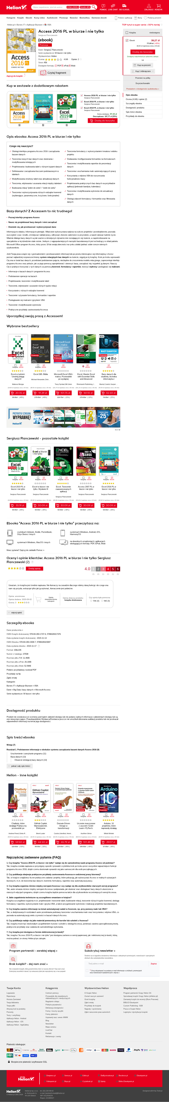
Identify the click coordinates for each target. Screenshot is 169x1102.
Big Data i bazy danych (23, 690)
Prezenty (10, 1012)
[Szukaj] (94, 7)
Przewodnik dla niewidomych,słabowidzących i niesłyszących (58, 997)
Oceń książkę (89, 999)
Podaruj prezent (154, 18)
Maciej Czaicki (104, 384)
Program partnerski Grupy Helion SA (137, 993)
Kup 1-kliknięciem (143, 71)
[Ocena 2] (49, 59)
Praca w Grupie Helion (131, 1009)
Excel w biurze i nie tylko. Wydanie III (40, 488)
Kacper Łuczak (116, 384)
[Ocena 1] (46, 59)
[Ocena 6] (61, 59)
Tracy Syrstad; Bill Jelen (63, 384)
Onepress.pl (51, 1076)
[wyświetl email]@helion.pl (54, 1093)
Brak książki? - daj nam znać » (28, 964)
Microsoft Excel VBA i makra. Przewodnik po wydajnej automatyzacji (63, 377)
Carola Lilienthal (60, 833)
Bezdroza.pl (123, 1076)
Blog (47, 1021)
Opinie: (75, 59)
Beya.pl (67, 1081)
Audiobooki (52, 18)
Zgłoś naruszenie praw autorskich (97, 1012)
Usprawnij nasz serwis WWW (57, 1017)
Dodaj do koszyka (142, 51)
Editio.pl (86, 1076)
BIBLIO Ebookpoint (130, 1003)
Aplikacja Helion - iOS (15, 1022)
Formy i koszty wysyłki (54, 1011)
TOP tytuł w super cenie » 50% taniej (141, 24)
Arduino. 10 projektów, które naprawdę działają (109, 825)
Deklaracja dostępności (54, 1008)
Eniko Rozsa (24, 833)
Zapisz (154, 964)
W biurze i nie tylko (63, 53)
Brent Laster (40, 833)
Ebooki (29, 18)
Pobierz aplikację (125, 18)
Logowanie (11, 993)
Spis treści (134, 112)
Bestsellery (85, 18)
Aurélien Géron (86, 833)
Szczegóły (134, 103)
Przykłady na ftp (14, 674)
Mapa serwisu (51, 1027)
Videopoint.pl (51, 1081)
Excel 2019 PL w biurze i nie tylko (99, 108)
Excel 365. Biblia (41, 374)
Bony (140, 18)
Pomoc (39, 550)
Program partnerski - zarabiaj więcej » (33, 950)
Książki (20, 18)
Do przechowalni (143, 83)
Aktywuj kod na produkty (16, 1009)
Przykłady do (135, 116)
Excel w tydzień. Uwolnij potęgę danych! (18, 376)
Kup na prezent (144, 65)
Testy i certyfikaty (13, 1015)
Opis (131, 95)
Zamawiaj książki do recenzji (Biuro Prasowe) (140, 999)
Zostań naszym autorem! (94, 996)
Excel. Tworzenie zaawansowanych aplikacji (63, 489)
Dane (9, 690)
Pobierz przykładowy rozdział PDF (21, 670)
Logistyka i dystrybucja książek (135, 1012)
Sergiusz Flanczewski (53, 50)
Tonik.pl (159, 1091)
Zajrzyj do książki (15, 76)
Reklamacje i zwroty (53, 1036)
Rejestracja (11, 996)
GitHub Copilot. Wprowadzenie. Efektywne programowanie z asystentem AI (40, 828)
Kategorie (11, 18)
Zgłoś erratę (12, 678)
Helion (54, 56)
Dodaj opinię (35, 568)
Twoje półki (11, 1006)
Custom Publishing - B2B (133, 1006)
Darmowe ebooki (99, 18)
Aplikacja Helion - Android (16, 1018)
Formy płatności (52, 1014)
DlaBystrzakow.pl (107, 1076)
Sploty (103, 1081)
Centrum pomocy (52, 993)
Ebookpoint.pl (142, 1076)
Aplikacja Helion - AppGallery (18, 1025)
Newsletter (50, 1024)
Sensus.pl (68, 1076)
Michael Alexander (37, 379)
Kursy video (39, 18)
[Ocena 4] (55, 59)
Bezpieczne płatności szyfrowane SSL (29, 1062)
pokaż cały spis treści (20, 766)
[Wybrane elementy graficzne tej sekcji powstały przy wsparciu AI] (119, 430)
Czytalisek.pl (87, 1081)
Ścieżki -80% (85, 7)
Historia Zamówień (14, 999)
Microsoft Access (42, 690)
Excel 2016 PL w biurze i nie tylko (99, 102)
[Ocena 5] (58, 59)
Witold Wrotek (109, 833)
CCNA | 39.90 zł (73, 7)
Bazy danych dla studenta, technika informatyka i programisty (109, 377)
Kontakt (48, 1033)
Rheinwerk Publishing (85, 384)
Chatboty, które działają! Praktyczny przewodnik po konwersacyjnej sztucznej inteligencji (18, 828)
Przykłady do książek (92, 1006)
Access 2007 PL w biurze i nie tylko (86, 488)
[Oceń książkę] (53, 59)
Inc (94, 384)
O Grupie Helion (90, 993)
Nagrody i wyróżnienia (92, 1009)
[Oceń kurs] (16, 568)
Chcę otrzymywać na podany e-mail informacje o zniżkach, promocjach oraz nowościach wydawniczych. (116, 971)
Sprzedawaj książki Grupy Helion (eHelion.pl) (140, 996)
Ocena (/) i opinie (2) (136, 99)
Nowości (74, 18)
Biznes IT (11, 686)
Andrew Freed (14, 833)
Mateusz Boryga (18, 384)
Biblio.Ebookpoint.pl (126, 1081)
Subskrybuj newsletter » (99, 950)
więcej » (116, 973)
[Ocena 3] (52, 59)
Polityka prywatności (53, 1005)
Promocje (63, 18)
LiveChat (49, 1030)
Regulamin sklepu (52, 1001)
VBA (36, 686)
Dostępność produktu (135, 108)
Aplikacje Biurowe (24, 686)
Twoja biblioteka (13, 1003)
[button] (118, 348)
